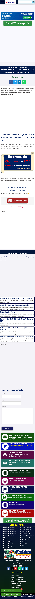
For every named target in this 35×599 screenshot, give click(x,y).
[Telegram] (26, 568)
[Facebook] (8, 568)
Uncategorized (20, 67)
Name (3, 393)
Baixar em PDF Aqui (17, 207)
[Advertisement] (17, 43)
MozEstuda (11, 2)
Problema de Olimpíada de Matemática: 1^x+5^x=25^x (16, 337)
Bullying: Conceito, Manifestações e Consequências (16, 298)
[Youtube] (15, 568)
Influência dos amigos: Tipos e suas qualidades (14, 305)
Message (4, 406)
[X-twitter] (12, 568)
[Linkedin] (22, 568)
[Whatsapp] (19, 568)
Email (3, 400)
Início (10, 67)
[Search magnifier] (33, 2)
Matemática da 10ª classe (8, 312)
